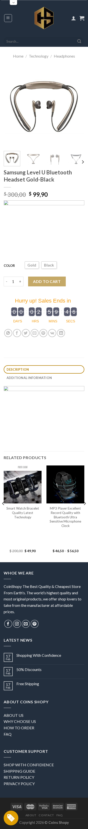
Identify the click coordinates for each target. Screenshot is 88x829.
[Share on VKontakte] (52, 333)
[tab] (44, 369)
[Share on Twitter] (26, 333)
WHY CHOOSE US (20, 721)
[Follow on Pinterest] (35, 624)
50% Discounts (29, 669)
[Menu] (8, 18)
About (30, 815)
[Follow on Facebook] (8, 624)
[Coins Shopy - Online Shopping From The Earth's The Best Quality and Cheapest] (44, 17)
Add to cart (47, 281)
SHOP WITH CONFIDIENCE (29, 764)
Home (18, 56)
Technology (38, 56)
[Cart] (81, 18)
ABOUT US (13, 715)
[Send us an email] (26, 624)
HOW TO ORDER (19, 727)
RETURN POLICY (19, 777)
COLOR (9, 266)
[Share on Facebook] (17, 333)
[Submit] (79, 41)
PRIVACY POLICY (19, 783)
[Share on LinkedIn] (61, 333)
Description (18, 369)
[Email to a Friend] (35, 333)
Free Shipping (27, 683)
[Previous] (11, 107)
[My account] (73, 18)
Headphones (64, 56)
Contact (46, 815)
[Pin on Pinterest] (43, 333)
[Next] (76, 107)
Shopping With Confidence (38, 655)
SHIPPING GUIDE (19, 771)
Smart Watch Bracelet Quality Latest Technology (22, 512)
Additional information (29, 378)
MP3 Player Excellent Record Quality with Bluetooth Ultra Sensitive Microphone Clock (65, 517)
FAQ (7, 734)
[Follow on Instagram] (17, 624)
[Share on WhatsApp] (8, 333)
